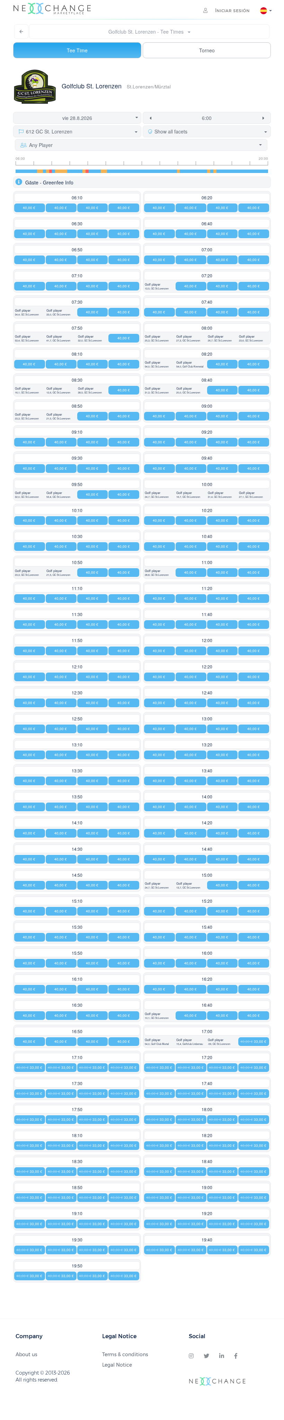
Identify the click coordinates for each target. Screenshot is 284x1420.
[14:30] (169, 171)
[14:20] (166, 171)
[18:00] (233, 171)
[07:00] (32, 171)
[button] (142, 182)
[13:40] (154, 171)
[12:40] (135, 171)
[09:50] (84, 171)
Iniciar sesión (232, 10)
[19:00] (251, 171)
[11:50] (120, 171)
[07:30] (41, 171)
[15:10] (181, 171)
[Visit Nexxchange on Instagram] (191, 1356)
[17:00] (214, 171)
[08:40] (62, 171)
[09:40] (81, 171)
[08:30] (59, 171)
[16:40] (208, 171)
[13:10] (145, 171)
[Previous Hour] (149, 118)
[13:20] (148, 171)
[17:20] (221, 171)
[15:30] (187, 171)
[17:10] (218, 171)
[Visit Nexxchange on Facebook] (236, 1356)
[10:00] (87, 171)
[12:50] (138, 171)
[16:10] (199, 171)
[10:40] (99, 171)
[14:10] (163, 171)
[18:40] (245, 171)
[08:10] (53, 171)
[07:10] (35, 171)
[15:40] (190, 171)
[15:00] (178, 171)
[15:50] (193, 171)
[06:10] (17, 171)
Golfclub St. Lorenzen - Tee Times (148, 31)
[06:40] (26, 171)
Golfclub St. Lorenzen (92, 85)
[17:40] (227, 171)
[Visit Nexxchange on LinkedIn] (221, 1356)
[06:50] (29, 171)
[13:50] (157, 171)
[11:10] (108, 171)
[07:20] (38, 171)
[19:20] (257, 171)
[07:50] (47, 171)
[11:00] (105, 171)
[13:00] (141, 171)
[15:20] (184, 171)
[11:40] (117, 171)
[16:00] (196, 171)
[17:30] (223, 171)
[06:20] (20, 171)
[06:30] (23, 171)
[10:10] (90, 171)
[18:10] (236, 171)
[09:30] (78, 171)
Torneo (207, 50)
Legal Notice (117, 1365)
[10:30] (96, 171)
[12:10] (126, 171)
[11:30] (114, 171)
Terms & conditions (125, 1354)
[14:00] (160, 171)
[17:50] (230, 171)
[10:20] (93, 171)
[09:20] (75, 171)
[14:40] (172, 171)
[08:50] (66, 171)
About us (26, 1354)
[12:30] (132, 171)
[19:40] (263, 171)
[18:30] (242, 171)
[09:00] (68, 171)
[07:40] (44, 171)
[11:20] (111, 171)
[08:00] (50, 171)
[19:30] (260, 171)
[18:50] (248, 171)
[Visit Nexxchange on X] (206, 1356)
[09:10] (71, 171)
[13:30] (151, 171)
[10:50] (102, 171)
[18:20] (239, 171)
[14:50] (175, 171)
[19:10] (254, 171)
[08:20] (56, 171)
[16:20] (202, 171)
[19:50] (266, 171)
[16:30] (205, 171)
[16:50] (211, 171)
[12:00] (123, 171)
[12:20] (129, 171)
